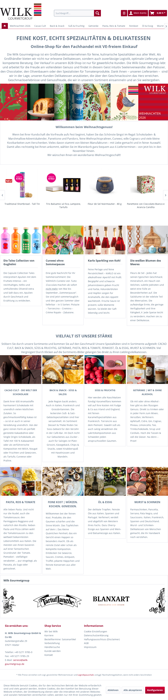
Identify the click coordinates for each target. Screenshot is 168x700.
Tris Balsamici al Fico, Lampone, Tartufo (22, 205)
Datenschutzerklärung (96, 635)
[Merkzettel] (124, 13)
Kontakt (48, 654)
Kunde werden (52, 651)
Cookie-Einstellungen (95, 631)
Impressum (90, 647)
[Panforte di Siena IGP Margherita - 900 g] (146, 184)
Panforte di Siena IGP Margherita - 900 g (146, 205)
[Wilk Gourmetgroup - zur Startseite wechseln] (20, 11)
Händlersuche (52, 647)
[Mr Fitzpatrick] (46, 601)
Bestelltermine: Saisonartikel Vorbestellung (60, 641)
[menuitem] (77, 13)
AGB (86, 643)
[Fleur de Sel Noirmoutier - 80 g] (63, 184)
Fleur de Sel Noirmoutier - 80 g (63, 203)
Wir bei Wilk (51, 631)
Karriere (48, 635)
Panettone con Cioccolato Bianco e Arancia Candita (104, 205)
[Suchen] (97, 13)
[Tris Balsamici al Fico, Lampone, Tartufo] (22, 184)
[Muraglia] (99, 601)
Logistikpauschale (86, 674)
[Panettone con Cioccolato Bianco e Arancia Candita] (105, 184)
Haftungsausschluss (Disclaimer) (102, 639)
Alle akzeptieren (133, 690)
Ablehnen (113, 690)
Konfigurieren (155, 690)
